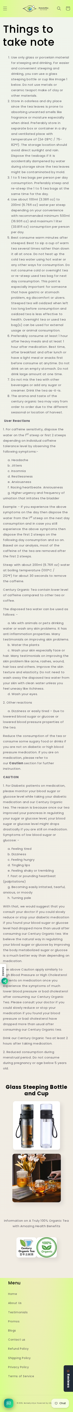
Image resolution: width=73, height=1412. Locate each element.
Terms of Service (21, 1376)
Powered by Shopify (46, 1403)
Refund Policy (18, 1349)
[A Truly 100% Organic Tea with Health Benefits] (36, 1259)
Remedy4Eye (30, 1403)
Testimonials (18, 1312)
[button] (5, 8)
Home (12, 1294)
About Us (15, 1303)
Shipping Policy (19, 1358)
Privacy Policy (18, 1367)
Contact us (16, 1340)
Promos (14, 1321)
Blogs (12, 1330)
